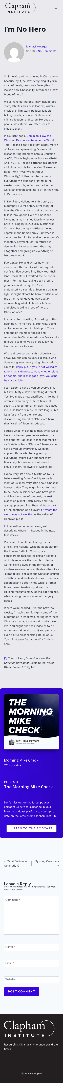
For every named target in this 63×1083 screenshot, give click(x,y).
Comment (12, 899)
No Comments (47, 51)
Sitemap (29, 1073)
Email (9, 963)
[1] (11, 158)
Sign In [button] (38, 1073)
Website (10, 979)
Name (10, 946)
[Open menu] (56, 7)
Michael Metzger (36, 46)
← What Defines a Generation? (15, 863)
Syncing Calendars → (47, 863)
